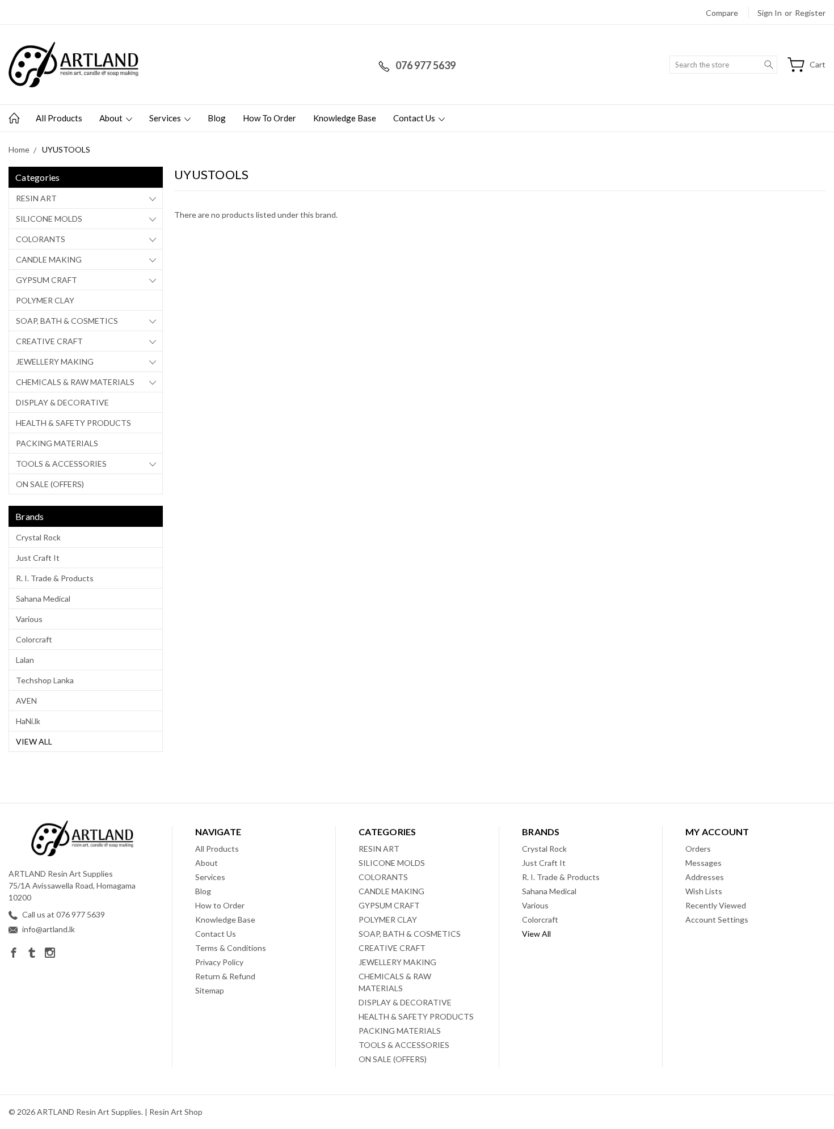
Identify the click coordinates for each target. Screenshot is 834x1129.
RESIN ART (36, 198)
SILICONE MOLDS (49, 218)
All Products (59, 118)
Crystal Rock (38, 537)
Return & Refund (225, 976)
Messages (703, 863)
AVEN (26, 700)
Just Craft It (38, 558)
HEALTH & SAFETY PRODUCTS (73, 423)
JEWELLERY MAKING (55, 361)
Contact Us (415, 118)
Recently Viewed (715, 905)
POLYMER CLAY (45, 300)
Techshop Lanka (45, 680)
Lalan (25, 660)
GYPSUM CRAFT (46, 280)
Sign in (769, 13)
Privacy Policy (219, 962)
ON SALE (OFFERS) (50, 484)
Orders (698, 848)
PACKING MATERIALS (57, 443)
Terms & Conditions (230, 948)
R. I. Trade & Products (55, 578)
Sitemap (209, 990)
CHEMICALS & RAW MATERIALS (75, 382)
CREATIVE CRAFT (49, 341)
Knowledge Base (344, 118)
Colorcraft (34, 639)
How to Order (269, 118)
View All (34, 741)
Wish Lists (703, 891)
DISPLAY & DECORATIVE (62, 402)
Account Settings (716, 919)
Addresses (704, 877)
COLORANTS (40, 239)
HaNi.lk (28, 721)
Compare (722, 13)
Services (166, 118)
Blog (217, 118)
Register (810, 13)
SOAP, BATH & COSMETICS (67, 320)
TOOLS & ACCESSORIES (61, 463)
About (111, 118)
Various (29, 619)
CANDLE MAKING (49, 259)
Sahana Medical (43, 598)
